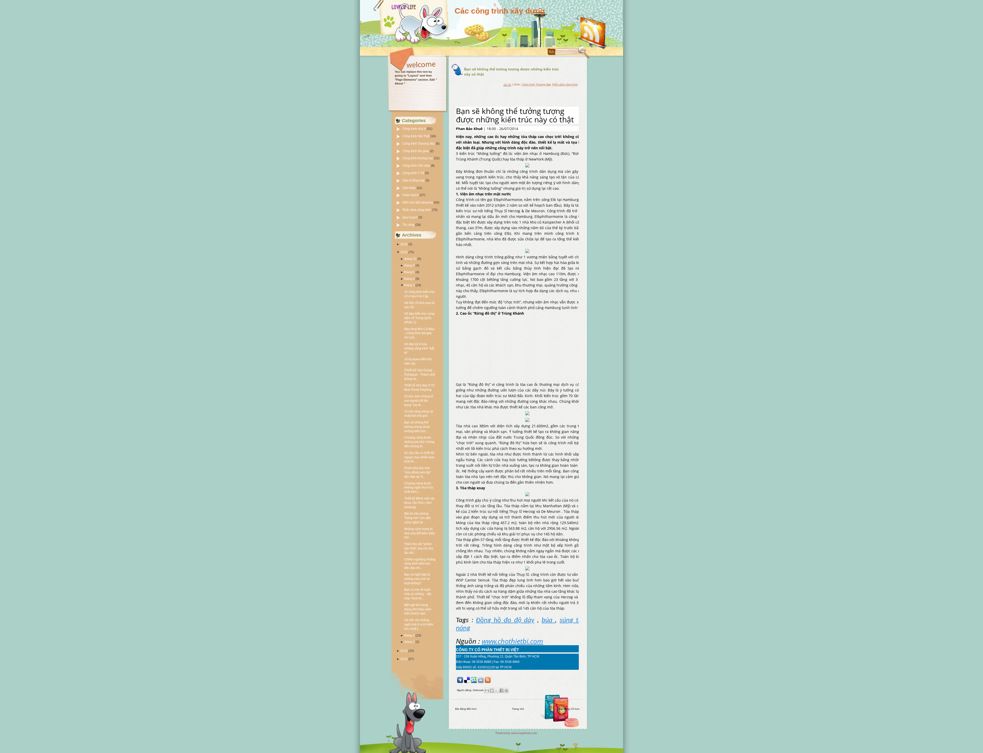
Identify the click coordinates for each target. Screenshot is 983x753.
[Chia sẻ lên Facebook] (501, 690)
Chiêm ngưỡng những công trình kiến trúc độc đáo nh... (419, 564)
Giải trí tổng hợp (413, 180)
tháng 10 (410, 259)
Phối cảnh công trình (417, 210)
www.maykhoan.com (524, 733)
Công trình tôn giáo (416, 151)
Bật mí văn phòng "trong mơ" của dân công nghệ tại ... (417, 518)
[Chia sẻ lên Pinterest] (506, 690)
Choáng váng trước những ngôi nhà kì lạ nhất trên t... (418, 488)
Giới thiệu (409, 188)
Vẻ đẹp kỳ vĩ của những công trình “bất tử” (419, 348)
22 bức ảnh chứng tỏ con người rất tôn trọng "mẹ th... (418, 401)
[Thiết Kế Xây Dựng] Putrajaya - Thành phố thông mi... (419, 374)
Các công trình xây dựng (500, 11)
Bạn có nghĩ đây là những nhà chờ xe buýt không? (417, 579)
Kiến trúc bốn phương (418, 202)
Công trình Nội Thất (416, 136)
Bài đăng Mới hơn (466, 708)
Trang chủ (518, 708)
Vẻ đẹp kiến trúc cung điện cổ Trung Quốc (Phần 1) (419, 318)
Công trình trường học (418, 158)
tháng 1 (409, 642)
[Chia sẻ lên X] (496, 690)
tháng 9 (409, 265)
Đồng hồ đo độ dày (505, 620)
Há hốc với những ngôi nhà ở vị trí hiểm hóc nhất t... (418, 624)
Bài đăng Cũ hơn (569, 708)
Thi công (408, 225)
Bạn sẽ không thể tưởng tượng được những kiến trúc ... (417, 427)
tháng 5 (409, 272)
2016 (404, 244)
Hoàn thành (411, 195)
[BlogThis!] (491, 690)
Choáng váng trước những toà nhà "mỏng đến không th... (419, 442)
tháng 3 (409, 285)
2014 (404, 651)
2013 (404, 659)
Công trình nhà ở (414, 129)
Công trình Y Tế (413, 173)
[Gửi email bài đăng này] (486, 690)
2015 (404, 252)
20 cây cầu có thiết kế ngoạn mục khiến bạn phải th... (419, 457)
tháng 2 (409, 635)
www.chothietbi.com (512, 641)
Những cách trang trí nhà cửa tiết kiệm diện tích (419, 533)
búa (547, 620)
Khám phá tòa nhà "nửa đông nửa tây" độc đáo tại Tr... (417, 472)
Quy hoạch (410, 217)
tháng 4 (409, 279)
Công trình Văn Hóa (416, 165)
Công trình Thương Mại (419, 143)
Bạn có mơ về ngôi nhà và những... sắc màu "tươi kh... (418, 594)
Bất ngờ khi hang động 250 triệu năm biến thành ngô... (417, 609)
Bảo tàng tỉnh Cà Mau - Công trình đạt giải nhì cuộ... (419, 333)
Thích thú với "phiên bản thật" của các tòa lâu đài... (418, 548)
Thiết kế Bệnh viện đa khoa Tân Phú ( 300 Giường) (419, 503)
